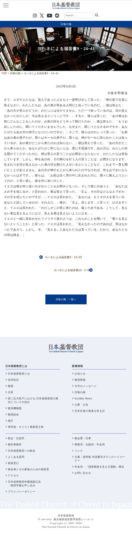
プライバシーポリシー (21, 491)
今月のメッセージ (86, 386)
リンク (79, 450)
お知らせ (80, 373)
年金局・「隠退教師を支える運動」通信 (99, 466)
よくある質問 (16, 456)
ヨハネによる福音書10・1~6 (71, 270)
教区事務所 (15, 444)
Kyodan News (83, 398)
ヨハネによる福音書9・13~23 (63, 257)
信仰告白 (13, 379)
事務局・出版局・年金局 (90, 444)
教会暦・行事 (83, 438)
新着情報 (77, 366)
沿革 (10, 392)
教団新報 (80, 379)
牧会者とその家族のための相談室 (28, 469)
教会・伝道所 (16, 438)
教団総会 (13, 414)
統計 (10, 420)
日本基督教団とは (16, 366)
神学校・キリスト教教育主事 (26, 426)
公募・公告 (81, 404)
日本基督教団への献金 (21, 450)
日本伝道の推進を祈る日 (90, 410)
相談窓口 (13, 463)
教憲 (10, 386)
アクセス (13, 475)
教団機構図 (15, 408)
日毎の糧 (66, 24)
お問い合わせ (83, 472)
